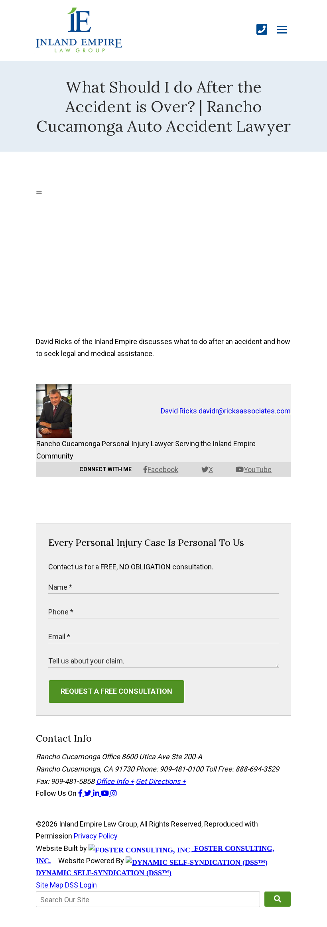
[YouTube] (105, 793)
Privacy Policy (96, 836)
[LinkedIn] (97, 793)
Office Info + (115, 781)
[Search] (277, 899)
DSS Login (81, 885)
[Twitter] (88, 793)
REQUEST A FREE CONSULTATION (116, 691)
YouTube (258, 469)
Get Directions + (161, 781)
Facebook (163, 469)
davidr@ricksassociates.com (245, 411)
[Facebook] (81, 793)
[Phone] (261, 29)
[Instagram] (113, 793)
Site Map (49, 885)
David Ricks (179, 411)
